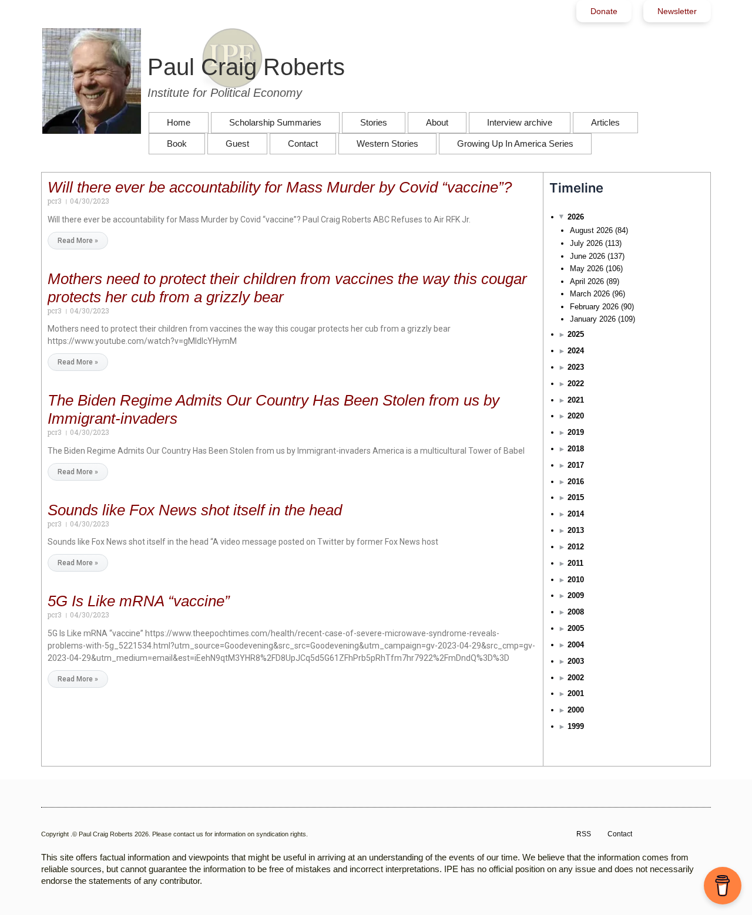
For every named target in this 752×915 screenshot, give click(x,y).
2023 (576, 367)
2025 (576, 334)
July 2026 (586, 243)
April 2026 (587, 281)
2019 (576, 432)
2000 (576, 709)
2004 (576, 644)
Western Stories (387, 143)
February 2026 (594, 306)
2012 (576, 546)
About (437, 122)
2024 (576, 350)
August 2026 (591, 230)
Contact (303, 143)
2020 (576, 415)
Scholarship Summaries (275, 122)
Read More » (78, 241)
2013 (576, 530)
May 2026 (586, 268)
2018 (576, 448)
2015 (576, 497)
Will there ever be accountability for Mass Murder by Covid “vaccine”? (280, 187)
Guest (237, 143)
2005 (576, 628)
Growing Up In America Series (515, 143)
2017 (576, 465)
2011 (575, 563)
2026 (576, 216)
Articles (605, 122)
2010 (576, 579)
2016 (576, 481)
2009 (576, 595)
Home (178, 122)
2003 (576, 661)
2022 (576, 383)
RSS (583, 834)
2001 (576, 693)
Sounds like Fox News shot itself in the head (195, 510)
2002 (576, 677)
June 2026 (587, 256)
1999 (576, 726)
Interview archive (519, 122)
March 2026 (590, 293)
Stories (373, 122)
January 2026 (593, 319)
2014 (576, 513)
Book (177, 143)
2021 (576, 400)
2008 (576, 611)
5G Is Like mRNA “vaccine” (139, 601)
